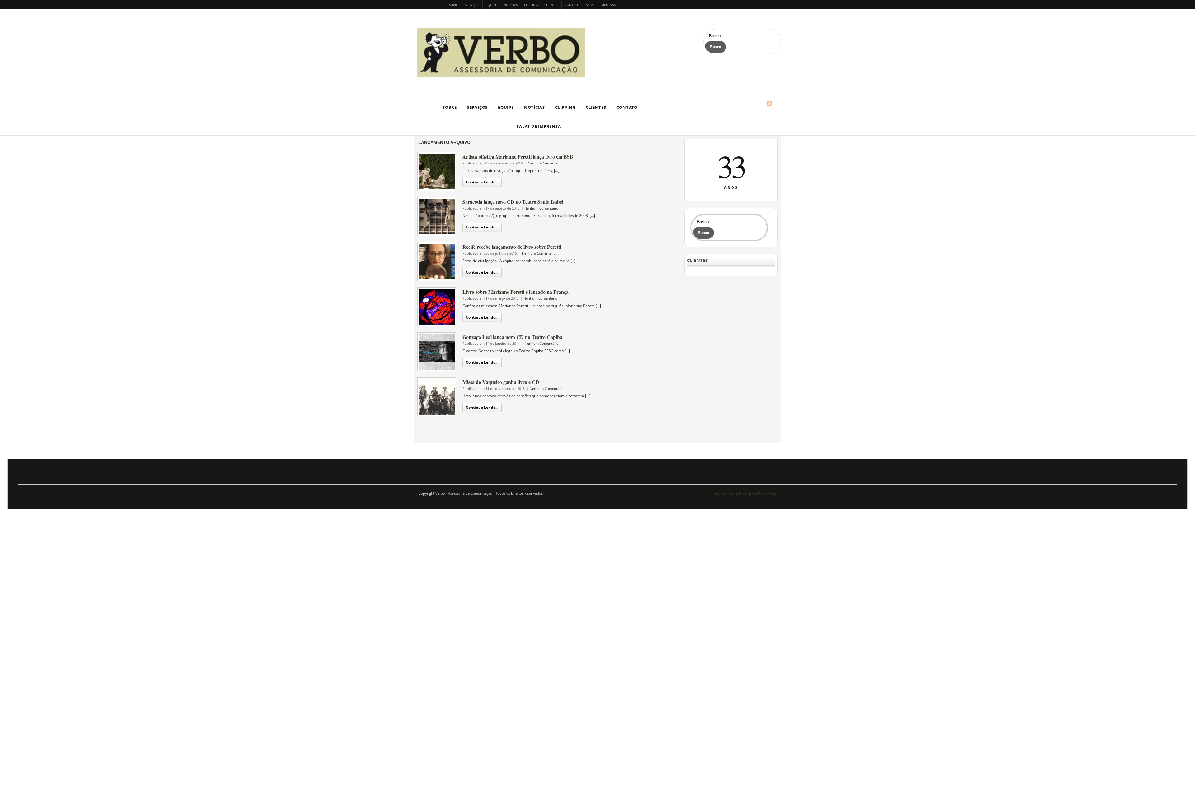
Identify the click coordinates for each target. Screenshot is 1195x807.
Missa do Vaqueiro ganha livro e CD (500, 381)
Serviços (472, 4)
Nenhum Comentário (545, 163)
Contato (572, 4)
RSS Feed (769, 103)
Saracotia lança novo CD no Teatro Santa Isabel (512, 201)
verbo (502, 52)
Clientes (551, 4)
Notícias (511, 4)
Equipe (491, 4)
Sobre (454, 4)
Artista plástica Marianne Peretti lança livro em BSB (517, 156)
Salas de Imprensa (601, 4)
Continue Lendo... (482, 182)
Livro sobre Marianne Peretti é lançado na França (515, 291)
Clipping (531, 4)
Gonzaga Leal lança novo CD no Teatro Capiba (512, 336)
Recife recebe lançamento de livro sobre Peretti (511, 246)
